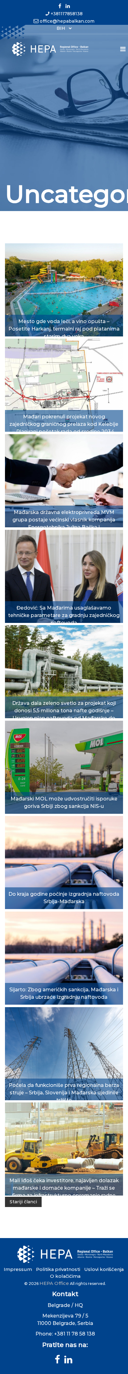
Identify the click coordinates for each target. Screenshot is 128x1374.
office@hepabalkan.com (67, 21)
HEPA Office (54, 1283)
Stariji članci (23, 1202)
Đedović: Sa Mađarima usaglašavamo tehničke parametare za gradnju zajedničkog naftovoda (64, 615)
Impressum (18, 1269)
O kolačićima (65, 1276)
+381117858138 (67, 13)
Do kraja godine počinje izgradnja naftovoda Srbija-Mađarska (64, 890)
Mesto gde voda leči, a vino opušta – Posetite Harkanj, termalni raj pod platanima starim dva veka (64, 328)
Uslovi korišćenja (104, 1269)
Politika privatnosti (58, 1269)
